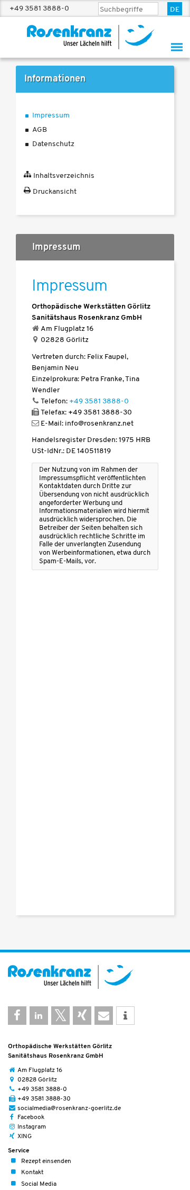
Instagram (31, 1127)
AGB (39, 130)
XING (24, 1136)
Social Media (38, 1184)
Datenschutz (53, 144)
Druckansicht (55, 192)
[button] (17, 1015)
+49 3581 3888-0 (39, 8)
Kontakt (32, 1173)
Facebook (30, 1117)
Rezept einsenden (46, 1161)
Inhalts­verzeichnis (63, 176)
